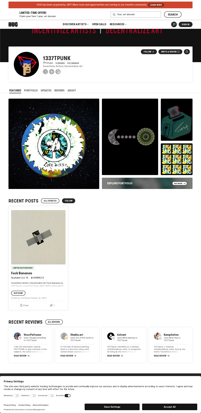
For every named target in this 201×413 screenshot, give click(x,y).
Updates (46, 90)
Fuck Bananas (21, 273)
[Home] (13, 24)
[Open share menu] (187, 51)
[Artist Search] (174, 24)
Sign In (185, 24)
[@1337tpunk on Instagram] (51, 71)
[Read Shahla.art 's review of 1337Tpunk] (77, 345)
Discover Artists (75, 24)
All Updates (50, 201)
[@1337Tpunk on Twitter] (58, 71)
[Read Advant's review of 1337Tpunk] (124, 345)
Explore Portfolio (120, 183)
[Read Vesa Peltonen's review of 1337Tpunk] (30, 345)
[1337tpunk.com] (45, 71)
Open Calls (99, 24)
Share (25, 305)
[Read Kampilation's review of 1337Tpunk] (171, 345)
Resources (117, 24)
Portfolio (31, 90)
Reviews (59, 90)
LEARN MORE (156, 5)
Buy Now (18, 293)
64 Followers (73, 63)
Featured (15, 90)
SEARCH (173, 14)
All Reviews (54, 322)
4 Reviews (60, 63)
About (72, 90)
